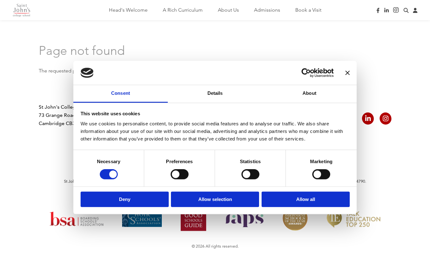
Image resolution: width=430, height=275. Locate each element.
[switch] (180, 174)
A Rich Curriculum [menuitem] (183, 10)
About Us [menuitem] (228, 10)
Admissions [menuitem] (267, 10)
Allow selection (215, 199)
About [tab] (309, 93)
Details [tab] (215, 93)
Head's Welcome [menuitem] (128, 10)
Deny (124, 199)
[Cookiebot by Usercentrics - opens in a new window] (306, 72)
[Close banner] (347, 73)
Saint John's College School (22, 10)
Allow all (305, 199)
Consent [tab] (120, 93)
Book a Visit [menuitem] (308, 10)
